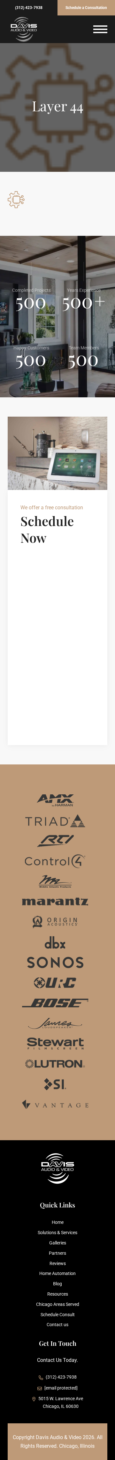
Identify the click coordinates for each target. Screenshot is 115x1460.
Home (58, 1222)
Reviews (58, 1263)
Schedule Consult (58, 1314)
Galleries (57, 1242)
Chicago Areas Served (57, 1304)
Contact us (57, 1324)
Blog (57, 1283)
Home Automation (57, 1273)
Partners (57, 1253)
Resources (57, 1294)
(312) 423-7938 (28, 7)
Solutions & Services (57, 1232)
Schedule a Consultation (86, 7)
